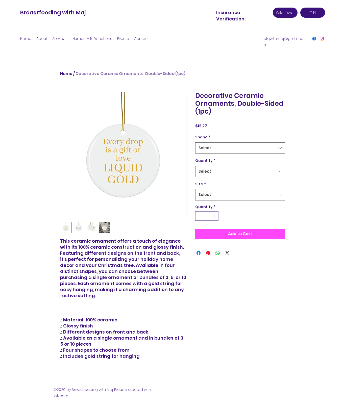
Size (200, 184)
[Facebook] (314, 38)
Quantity (205, 160)
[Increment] (214, 216)
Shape (202, 137)
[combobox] (240, 148)
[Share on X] (227, 253)
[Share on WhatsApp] (218, 253)
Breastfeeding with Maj (53, 12)
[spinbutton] (206, 216)
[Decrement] (199, 216)
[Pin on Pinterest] (208, 253)
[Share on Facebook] (198, 253)
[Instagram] (321, 38)
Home (66, 74)
